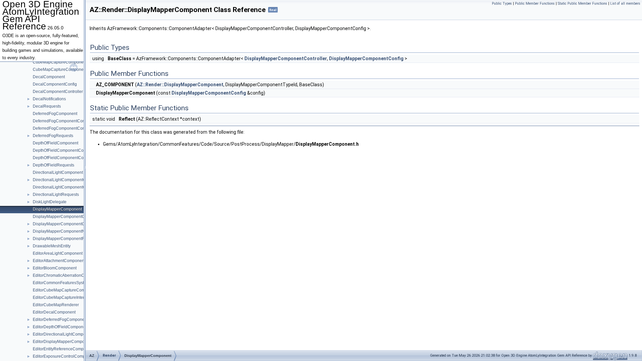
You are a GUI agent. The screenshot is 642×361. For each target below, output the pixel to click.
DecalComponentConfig (55, 84)
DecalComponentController (58, 91)
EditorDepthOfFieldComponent (61, 327)
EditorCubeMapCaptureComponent (65, 290)
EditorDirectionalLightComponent (63, 334)
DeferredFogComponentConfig (61, 121)
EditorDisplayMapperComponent (63, 341)
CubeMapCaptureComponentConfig (66, 62)
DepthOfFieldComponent (55, 143)
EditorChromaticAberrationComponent (68, 275)
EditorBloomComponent (55, 268)
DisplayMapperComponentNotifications (68, 231)
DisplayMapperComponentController (66, 224)
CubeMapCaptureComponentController (69, 69)
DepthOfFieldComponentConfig (61, 150)
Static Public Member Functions (582, 3)
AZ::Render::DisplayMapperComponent (180, 84)
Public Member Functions (535, 3)
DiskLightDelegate (50, 202)
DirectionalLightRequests (56, 194)
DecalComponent (49, 77)
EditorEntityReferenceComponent (63, 349)
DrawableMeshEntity (52, 246)
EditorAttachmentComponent (59, 260)
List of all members (625, 3)
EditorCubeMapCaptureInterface (62, 297)
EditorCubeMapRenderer (56, 305)
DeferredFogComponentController (64, 128)
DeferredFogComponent (55, 113)
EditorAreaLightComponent (58, 253)
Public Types (502, 3)
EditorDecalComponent (54, 312)
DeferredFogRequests (53, 135)
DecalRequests (47, 106)
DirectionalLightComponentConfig (64, 179)
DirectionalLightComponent (58, 172)
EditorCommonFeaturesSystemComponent (72, 282)
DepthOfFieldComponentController (64, 157)
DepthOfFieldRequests (53, 165)
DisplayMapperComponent (57, 209)
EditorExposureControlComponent (64, 356)
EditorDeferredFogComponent (60, 319)
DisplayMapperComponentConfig (63, 216)
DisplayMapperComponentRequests (66, 238)
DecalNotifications (49, 99)
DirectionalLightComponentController (67, 187)
